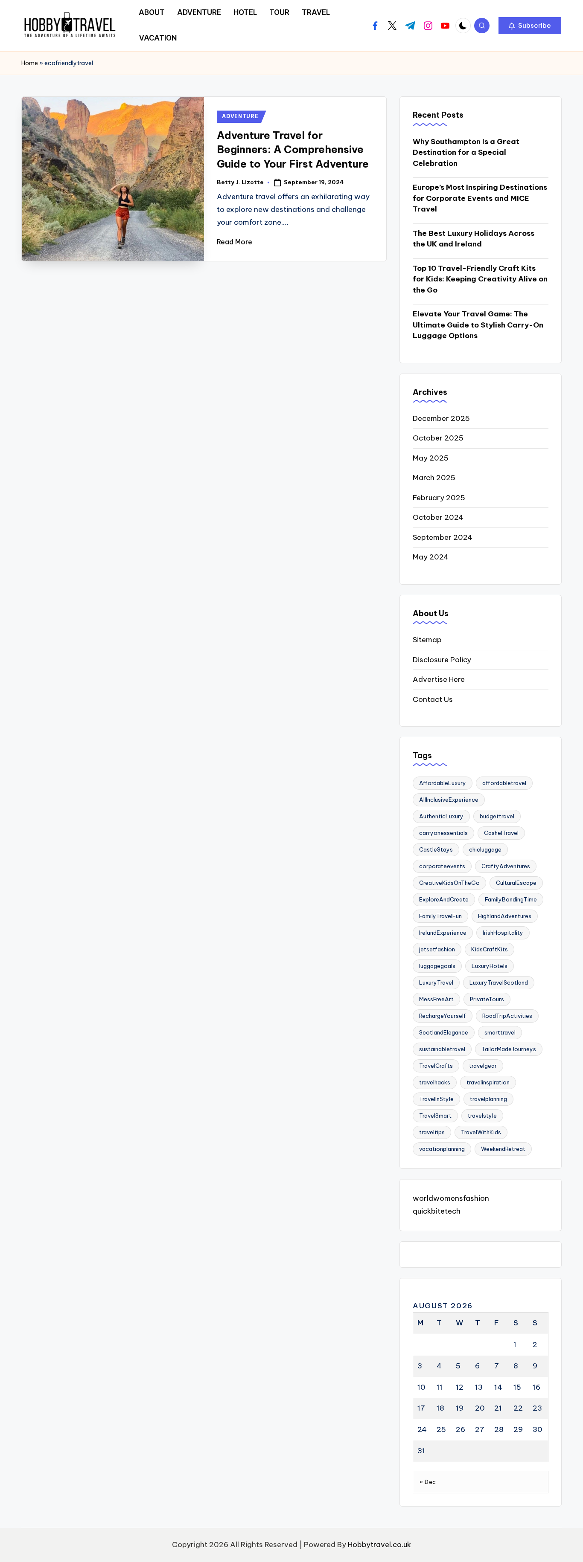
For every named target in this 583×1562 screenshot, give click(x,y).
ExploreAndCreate (444, 899)
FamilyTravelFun (440, 916)
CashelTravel (501, 832)
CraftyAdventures (505, 866)
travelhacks (434, 1082)
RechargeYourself (442, 1015)
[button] (530, 26)
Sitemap (427, 639)
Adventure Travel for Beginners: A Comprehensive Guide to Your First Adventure (293, 149)
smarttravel (500, 1032)
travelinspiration (488, 1082)
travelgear (483, 1065)
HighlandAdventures (504, 916)
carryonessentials (443, 832)
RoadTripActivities (507, 1015)
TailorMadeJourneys (508, 1049)
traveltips (432, 1132)
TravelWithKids (481, 1132)
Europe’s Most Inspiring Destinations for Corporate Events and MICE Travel (480, 198)
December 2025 (441, 418)
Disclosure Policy (442, 659)
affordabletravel (504, 783)
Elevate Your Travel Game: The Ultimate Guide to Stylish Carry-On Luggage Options (478, 324)
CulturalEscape (516, 882)
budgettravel (497, 816)
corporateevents (442, 866)
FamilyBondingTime (511, 899)
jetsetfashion (437, 949)
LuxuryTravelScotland (498, 982)
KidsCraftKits (489, 949)
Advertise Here (439, 679)
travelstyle (482, 1115)
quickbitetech (437, 1211)
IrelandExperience (442, 932)
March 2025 (434, 477)
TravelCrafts (436, 1065)
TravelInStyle (436, 1098)
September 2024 (442, 537)
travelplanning (488, 1098)
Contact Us (433, 699)
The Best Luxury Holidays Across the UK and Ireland (473, 239)
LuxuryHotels (489, 965)
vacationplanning (442, 1148)
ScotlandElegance (443, 1032)
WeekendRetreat (503, 1148)
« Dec (428, 1481)
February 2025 (439, 497)
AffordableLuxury (442, 783)
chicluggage (485, 849)
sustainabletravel (442, 1049)
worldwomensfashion (451, 1198)
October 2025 (438, 438)
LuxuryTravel (436, 982)
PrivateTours (487, 999)
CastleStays (436, 849)
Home (29, 63)
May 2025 (431, 458)
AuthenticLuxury (441, 816)
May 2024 (431, 557)
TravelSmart (435, 1115)
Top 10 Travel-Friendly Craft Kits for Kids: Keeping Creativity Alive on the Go (480, 279)
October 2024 (438, 517)
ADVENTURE (240, 116)
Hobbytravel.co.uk (379, 1544)
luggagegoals (437, 965)
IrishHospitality (503, 932)
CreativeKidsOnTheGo (449, 882)
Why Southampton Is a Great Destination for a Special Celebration (466, 152)
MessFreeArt (436, 999)
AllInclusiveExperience (448, 799)
